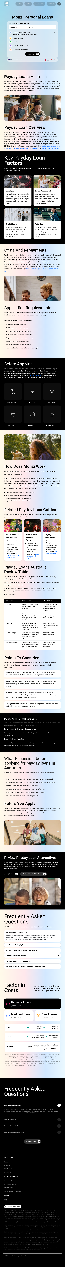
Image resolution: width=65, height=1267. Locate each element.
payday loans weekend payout (33, 556)
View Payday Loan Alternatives (32, 874)
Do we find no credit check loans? (14, 1126)
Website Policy (8, 1181)
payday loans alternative (49, 146)
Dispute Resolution (10, 1184)
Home (19, 4)
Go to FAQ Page (31, 1141)
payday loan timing (36, 375)
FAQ (5, 1200)
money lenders (39, 269)
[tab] (32, 1004)
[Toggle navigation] (59, 4)
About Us (7, 1165)
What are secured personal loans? (14, 1132)
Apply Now (31, 54)
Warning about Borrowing (12, 1206)
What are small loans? (10, 1120)
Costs (28, 4)
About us (51, 4)
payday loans (33, 148)
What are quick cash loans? (13, 1105)
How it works (39, 4)
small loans (30, 269)
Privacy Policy (8, 1188)
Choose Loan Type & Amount (19, 23)
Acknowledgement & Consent (13, 1191)
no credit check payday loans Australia (13, 555)
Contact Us (7, 1172)
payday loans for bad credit (51, 148)
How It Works (8, 1169)
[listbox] (41, 27)
